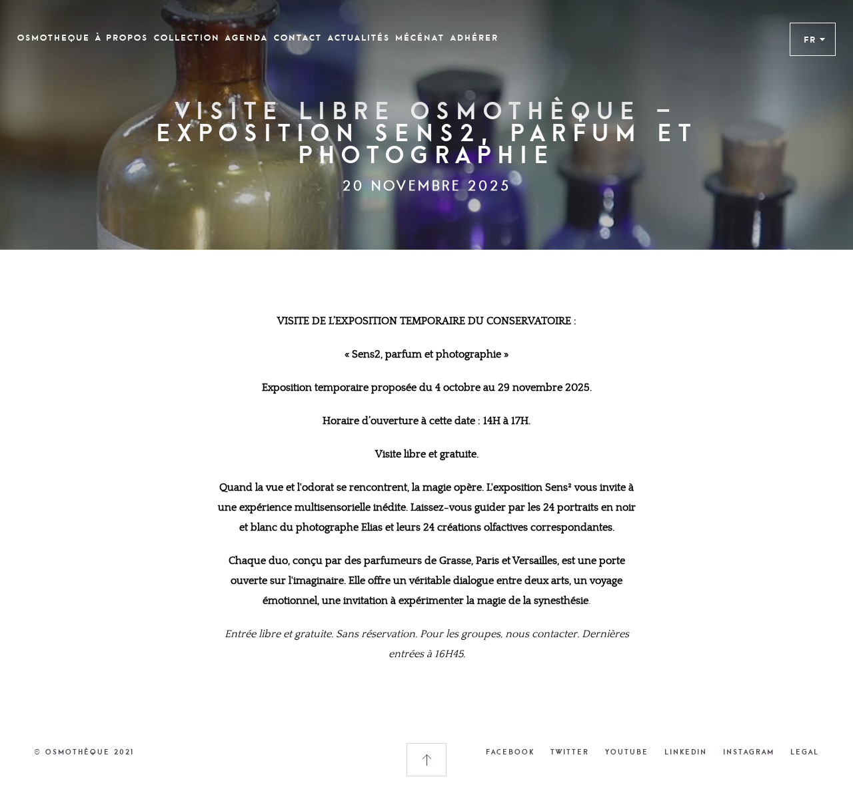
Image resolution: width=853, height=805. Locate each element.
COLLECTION (187, 38)
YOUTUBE (626, 752)
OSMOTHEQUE (53, 38)
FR (810, 39)
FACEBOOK (510, 752)
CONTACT (298, 38)
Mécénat (419, 38)
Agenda (246, 38)
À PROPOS (121, 38)
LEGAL (804, 752)
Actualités (359, 38)
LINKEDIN (685, 752)
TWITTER (569, 752)
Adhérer (474, 38)
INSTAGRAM (748, 752)
